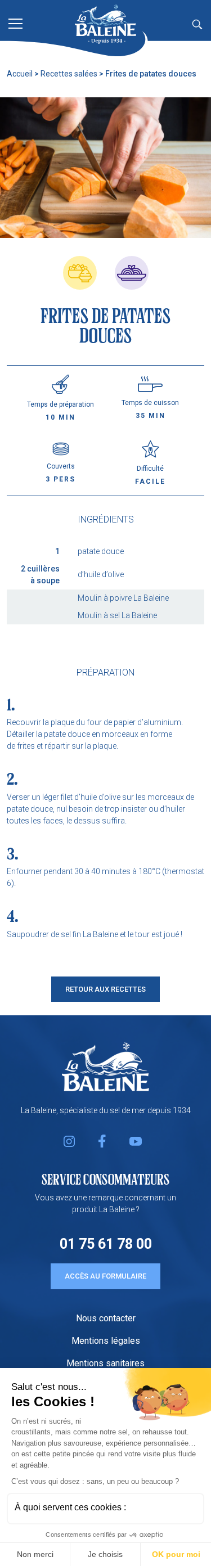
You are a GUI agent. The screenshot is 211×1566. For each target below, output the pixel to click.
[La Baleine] (105, 24)
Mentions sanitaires (105, 1363)
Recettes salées (69, 73)
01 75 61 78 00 (106, 1244)
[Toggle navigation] (15, 22)
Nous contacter (106, 1318)
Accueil (20, 73)
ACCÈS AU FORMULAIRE (105, 1276)
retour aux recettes (105, 989)
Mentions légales (105, 1340)
